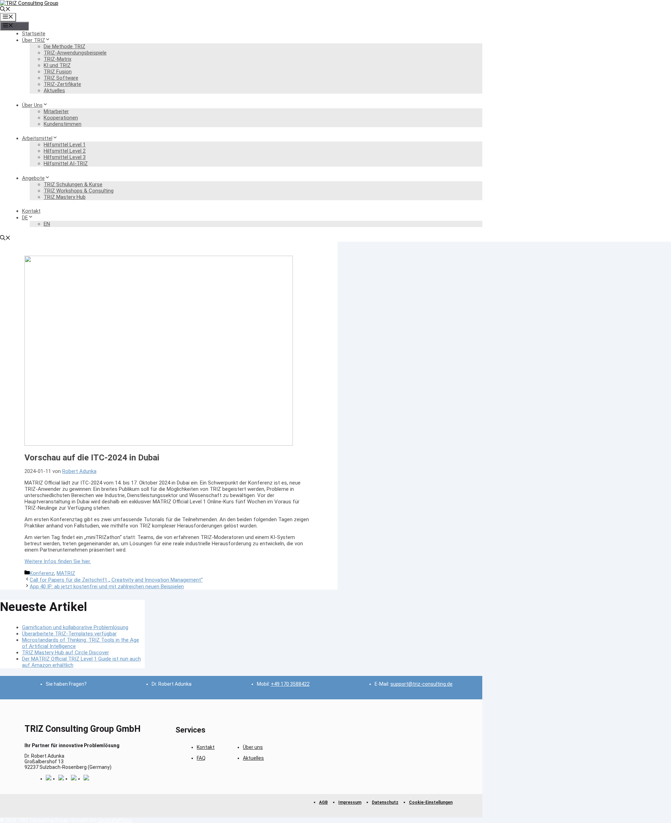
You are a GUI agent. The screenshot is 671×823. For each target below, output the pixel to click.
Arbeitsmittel (37, 138)
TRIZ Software (61, 78)
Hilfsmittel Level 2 (65, 151)
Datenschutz (385, 802)
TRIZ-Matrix (57, 59)
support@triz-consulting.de (421, 684)
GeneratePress (115, 820)
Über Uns (32, 105)
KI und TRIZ (57, 65)
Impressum (349, 802)
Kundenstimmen (62, 124)
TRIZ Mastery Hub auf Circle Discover (65, 652)
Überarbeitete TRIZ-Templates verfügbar (69, 634)
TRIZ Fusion (58, 71)
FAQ (201, 758)
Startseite (33, 33)
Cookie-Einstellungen (431, 802)
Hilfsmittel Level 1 (65, 144)
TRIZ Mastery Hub (65, 197)
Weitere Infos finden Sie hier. (57, 561)
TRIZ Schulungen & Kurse (73, 184)
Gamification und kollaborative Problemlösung (75, 627)
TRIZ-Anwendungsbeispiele (75, 53)
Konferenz (42, 573)
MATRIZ (66, 573)
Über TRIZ (33, 40)
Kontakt (31, 211)
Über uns (253, 747)
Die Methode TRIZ (64, 46)
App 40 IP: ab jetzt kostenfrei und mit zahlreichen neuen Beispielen (107, 586)
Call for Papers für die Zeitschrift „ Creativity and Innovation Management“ (116, 580)
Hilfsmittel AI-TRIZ (66, 163)
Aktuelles (54, 90)
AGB (323, 802)
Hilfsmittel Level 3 (65, 157)
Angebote (33, 178)
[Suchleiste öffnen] (5, 10)
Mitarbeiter (56, 111)
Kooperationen (61, 118)
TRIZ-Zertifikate (62, 84)
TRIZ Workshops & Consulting (79, 191)
